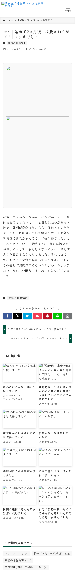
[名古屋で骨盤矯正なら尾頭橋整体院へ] (23, 8)
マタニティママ (17, 553)
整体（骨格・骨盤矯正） (52, 553)
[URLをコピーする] (67, 316)
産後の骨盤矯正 (17, 43)
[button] (7, 316)
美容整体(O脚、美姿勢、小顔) (26, 567)
